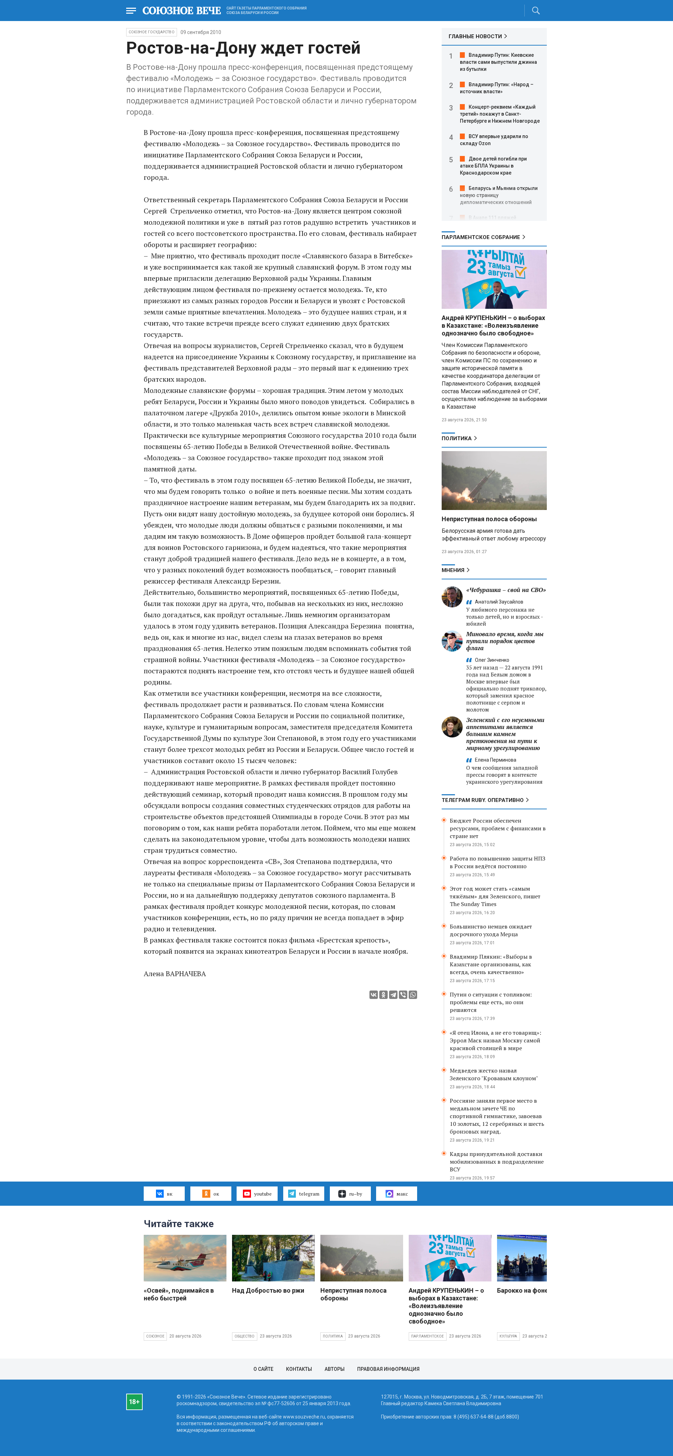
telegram (309, 1193)
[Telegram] (393, 995)
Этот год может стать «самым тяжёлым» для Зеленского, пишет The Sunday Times (495, 896)
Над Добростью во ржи (268, 1290)
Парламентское (427, 1336)
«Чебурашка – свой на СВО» (506, 590)
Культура (508, 1336)
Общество (244, 1336)
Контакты (299, 1369)
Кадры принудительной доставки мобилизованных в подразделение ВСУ (497, 1161)
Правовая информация (388, 1369)
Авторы (335, 1369)
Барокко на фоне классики (537, 1290)
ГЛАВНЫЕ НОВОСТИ (475, 36)
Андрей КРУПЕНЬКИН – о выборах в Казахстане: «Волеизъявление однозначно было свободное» (493, 325)
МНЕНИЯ (453, 570)
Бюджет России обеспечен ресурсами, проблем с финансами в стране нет (498, 828)
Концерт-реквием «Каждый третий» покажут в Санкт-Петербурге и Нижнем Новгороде (500, 114)
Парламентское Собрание (481, 237)
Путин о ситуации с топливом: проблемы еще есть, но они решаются (491, 1002)
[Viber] (403, 995)
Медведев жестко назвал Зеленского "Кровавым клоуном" (494, 1074)
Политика (457, 438)
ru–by (355, 1193)
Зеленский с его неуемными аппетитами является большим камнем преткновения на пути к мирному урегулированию (505, 734)
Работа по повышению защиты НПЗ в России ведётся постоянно (497, 862)
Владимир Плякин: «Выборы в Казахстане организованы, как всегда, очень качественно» (491, 964)
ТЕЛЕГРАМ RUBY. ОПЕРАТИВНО (483, 800)
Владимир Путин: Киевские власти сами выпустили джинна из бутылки (498, 62)
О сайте (263, 1369)
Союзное (155, 1336)
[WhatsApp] (413, 995)
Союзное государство (152, 32)
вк (169, 1193)
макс (402, 1193)
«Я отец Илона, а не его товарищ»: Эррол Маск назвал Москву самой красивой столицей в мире (495, 1040)
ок (216, 1193)
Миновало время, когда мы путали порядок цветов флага (505, 641)
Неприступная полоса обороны (489, 519)
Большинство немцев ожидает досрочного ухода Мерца (491, 930)
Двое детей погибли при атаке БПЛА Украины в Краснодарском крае (493, 166)
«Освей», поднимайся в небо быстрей (179, 1294)
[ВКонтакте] (373, 995)
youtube (263, 1193)
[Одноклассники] (383, 995)
